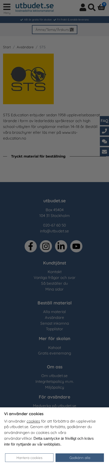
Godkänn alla (79, 457)
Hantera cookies (29, 457)
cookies (33, 421)
